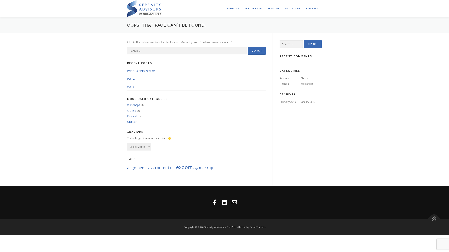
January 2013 (308, 101)
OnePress (232, 227)
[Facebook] (214, 202)
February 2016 (288, 101)
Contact (312, 8)
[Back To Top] (434, 219)
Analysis (131, 110)
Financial (132, 116)
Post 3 (131, 86)
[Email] (234, 202)
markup (206, 167)
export (184, 167)
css (172, 167)
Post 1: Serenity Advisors (141, 70)
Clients (131, 121)
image (195, 168)
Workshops (133, 105)
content (162, 167)
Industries (292, 8)
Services (273, 8)
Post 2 (131, 78)
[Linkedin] (224, 202)
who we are (253, 8)
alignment (136, 167)
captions (150, 168)
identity (233, 8)
